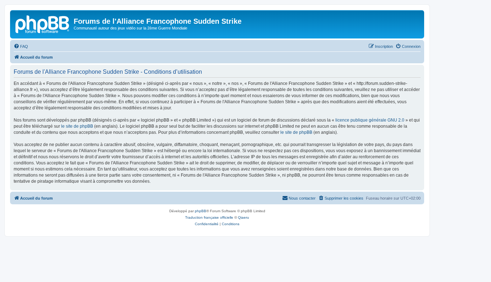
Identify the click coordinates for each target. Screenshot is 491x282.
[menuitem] (21, 46)
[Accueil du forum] (43, 23)
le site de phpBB (77, 126)
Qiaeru (243, 217)
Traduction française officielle (209, 217)
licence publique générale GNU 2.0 (369, 120)
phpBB (200, 211)
